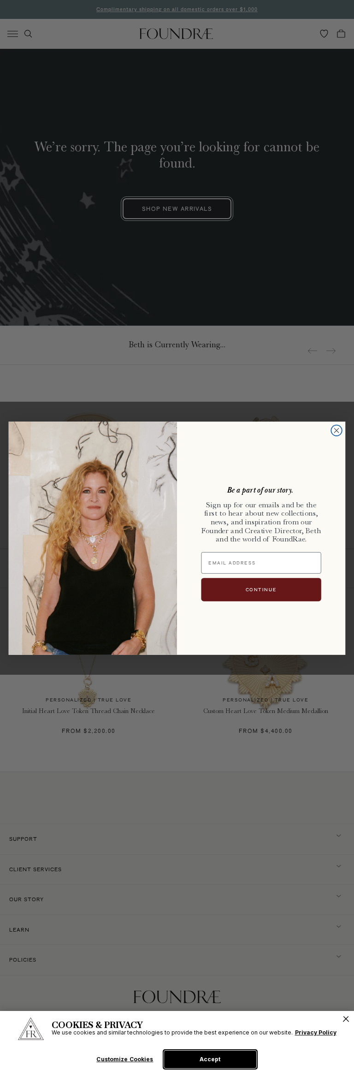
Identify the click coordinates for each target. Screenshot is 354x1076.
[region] (177, 1043)
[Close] (346, 1019)
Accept (210, 1059)
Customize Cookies (124, 1059)
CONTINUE (261, 589)
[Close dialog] (336, 430)
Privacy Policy (315, 1032)
